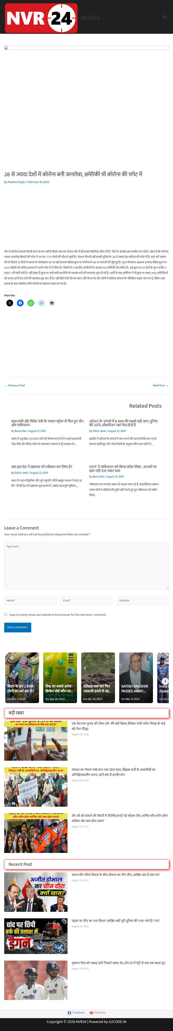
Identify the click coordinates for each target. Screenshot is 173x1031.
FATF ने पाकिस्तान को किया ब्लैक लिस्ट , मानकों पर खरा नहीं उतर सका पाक (123, 469)
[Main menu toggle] (164, 17)
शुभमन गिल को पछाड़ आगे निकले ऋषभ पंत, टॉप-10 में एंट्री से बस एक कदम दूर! (119, 963)
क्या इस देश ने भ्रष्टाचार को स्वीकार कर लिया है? (41, 467)
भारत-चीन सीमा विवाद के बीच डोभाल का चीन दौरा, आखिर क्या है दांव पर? (116, 875)
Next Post (160, 385)
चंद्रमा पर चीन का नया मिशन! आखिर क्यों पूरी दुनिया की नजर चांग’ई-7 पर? (116, 921)
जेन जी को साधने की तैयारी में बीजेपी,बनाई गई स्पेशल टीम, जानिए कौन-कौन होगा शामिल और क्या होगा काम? (120, 818)
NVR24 (90, 17)
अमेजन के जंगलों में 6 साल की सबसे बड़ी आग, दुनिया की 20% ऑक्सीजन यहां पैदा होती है (123, 423)
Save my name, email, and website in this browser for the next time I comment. (58, 615)
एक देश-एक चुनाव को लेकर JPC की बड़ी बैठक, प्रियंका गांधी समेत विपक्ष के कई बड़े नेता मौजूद (118, 726)
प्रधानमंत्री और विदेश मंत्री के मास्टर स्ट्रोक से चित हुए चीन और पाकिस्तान (47, 423)
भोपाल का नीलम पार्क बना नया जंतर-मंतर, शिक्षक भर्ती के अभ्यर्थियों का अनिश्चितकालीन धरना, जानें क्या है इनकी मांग (113, 772)
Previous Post (15, 385)
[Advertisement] (86, 219)
